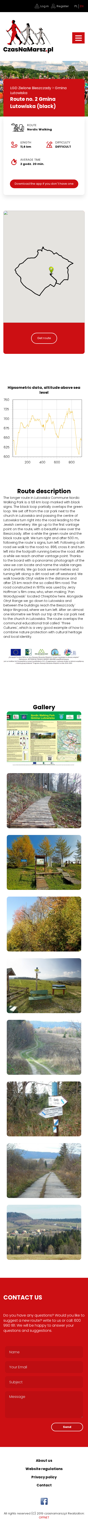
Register (63, 6)
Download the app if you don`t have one (44, 184)
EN (81, 6)
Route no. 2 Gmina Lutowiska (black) (33, 103)
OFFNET (44, 1517)
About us (44, 1460)
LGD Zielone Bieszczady (30, 88)
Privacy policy (44, 1477)
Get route (44, 338)
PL (75, 6)
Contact (44, 1485)
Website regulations (44, 1468)
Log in (44, 6)
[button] (51, 271)
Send (67, 1427)
